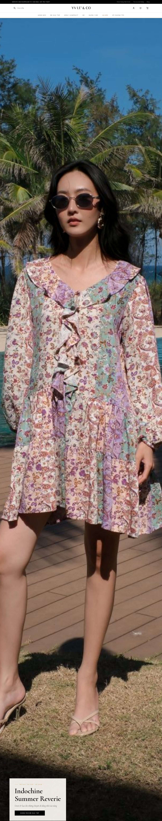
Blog (148, 2)
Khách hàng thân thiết (123, 2)
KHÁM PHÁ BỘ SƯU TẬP (29, 813)
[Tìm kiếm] (14, 8)
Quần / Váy (93, 15)
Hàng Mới (42, 15)
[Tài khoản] (133, 8)
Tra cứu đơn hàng (138, 2)
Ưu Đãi (105, 15)
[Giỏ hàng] (147, 8)
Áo (84, 15)
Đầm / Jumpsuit (71, 15)
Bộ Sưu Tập (55, 15)
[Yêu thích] (140, 8)
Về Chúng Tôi (118, 15)
